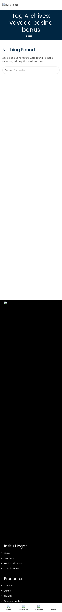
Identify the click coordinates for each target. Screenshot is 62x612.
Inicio (29, 36)
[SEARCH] (55, 70)
